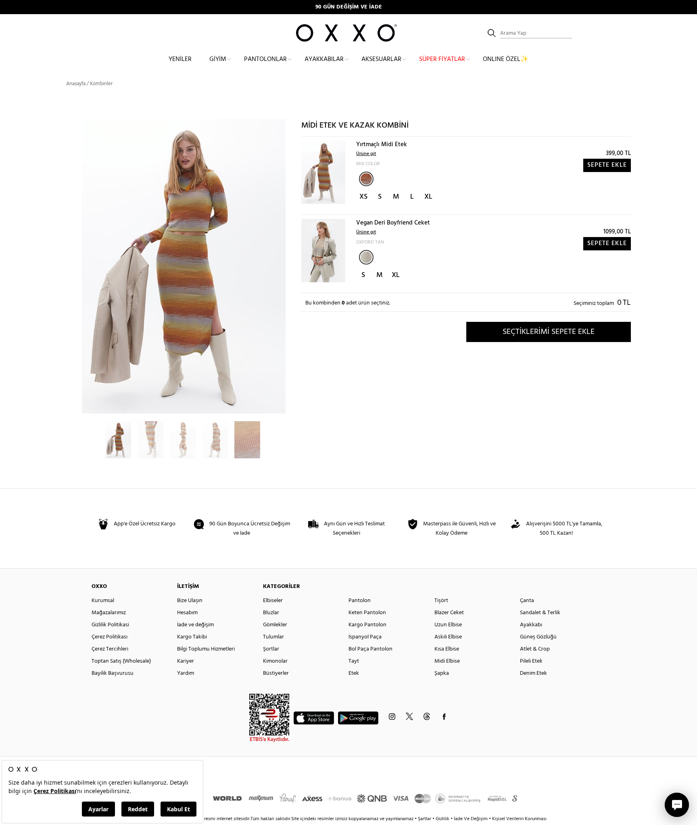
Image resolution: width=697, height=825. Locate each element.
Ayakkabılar (324, 59)
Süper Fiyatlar (442, 59)
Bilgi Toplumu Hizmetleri (206, 649)
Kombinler (101, 84)
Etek (353, 673)
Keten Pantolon (367, 612)
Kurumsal (103, 600)
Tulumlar (273, 637)
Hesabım (187, 612)
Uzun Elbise (448, 625)
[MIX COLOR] (366, 179)
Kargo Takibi (192, 637)
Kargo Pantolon (367, 625)
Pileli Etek (531, 661)
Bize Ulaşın (189, 600)
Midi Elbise (447, 661)
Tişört (441, 600)
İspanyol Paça (365, 637)
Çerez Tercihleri (110, 649)
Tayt (353, 661)
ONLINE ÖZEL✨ (505, 59)
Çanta (527, 600)
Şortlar (271, 649)
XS (363, 197)
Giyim (217, 59)
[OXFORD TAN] (366, 257)
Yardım (185, 673)
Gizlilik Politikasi (110, 625)
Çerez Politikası (109, 637)
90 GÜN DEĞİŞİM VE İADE (348, 7)
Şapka (441, 673)
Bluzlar (271, 612)
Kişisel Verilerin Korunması (519, 819)
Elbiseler (273, 600)
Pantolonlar (265, 59)
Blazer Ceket (449, 612)
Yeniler (180, 59)
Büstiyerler (276, 673)
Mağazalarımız (109, 612)
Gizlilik (443, 819)
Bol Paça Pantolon (370, 649)
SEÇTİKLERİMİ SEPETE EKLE (549, 331)
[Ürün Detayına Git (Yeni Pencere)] (323, 172)
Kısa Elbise (446, 649)
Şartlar (425, 819)
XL (428, 197)
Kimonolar (275, 661)
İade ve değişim (195, 625)
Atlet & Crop (535, 649)
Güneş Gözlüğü (538, 637)
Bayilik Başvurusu (113, 673)
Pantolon (359, 600)
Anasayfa (76, 84)
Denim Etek (533, 673)
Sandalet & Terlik (540, 612)
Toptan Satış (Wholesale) (121, 661)
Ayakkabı (531, 625)
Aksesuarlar (381, 59)
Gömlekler (275, 625)
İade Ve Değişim (471, 819)
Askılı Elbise (448, 637)
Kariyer (185, 661)
